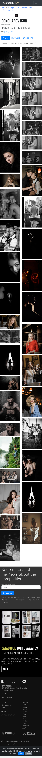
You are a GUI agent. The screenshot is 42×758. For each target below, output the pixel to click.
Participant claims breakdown (10, 714)
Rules (3, 707)
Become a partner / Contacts (10, 744)
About (3, 703)
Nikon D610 (16, 43)
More (5, 669)
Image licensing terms (6, 697)
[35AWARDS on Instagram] (13, 682)
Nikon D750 (29, 43)
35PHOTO (29, 38)
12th (16, 3)
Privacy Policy (4, 693)
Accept (21, 753)
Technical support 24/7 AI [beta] (17, 741)
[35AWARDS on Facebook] (2, 682)
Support (7, 711)
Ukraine (24, 8)
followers (10, 28)
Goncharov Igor (9, 10)
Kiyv (30, 8)
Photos (5, 38)
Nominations (6, 705)
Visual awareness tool (7, 716)
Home (3, 8)
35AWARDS (15, 38)
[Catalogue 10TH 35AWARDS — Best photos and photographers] (21, 624)
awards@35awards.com (8, 584)
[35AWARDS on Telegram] (24, 682)
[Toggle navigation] (36, 3)
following (25, 28)
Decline (28, 753)
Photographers (13, 8)
